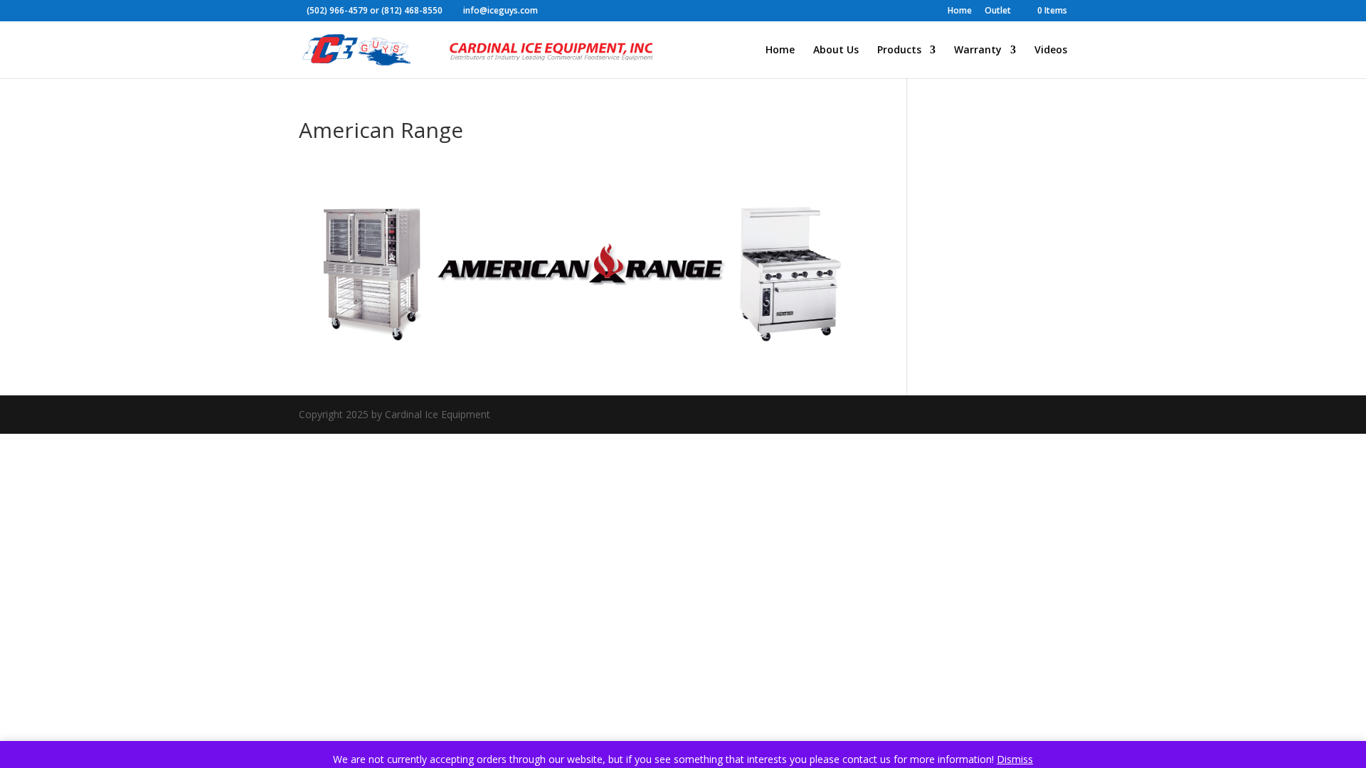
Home (960, 11)
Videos (1050, 50)
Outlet (998, 11)
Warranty (978, 50)
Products (899, 50)
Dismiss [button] (1015, 759)
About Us (836, 50)
